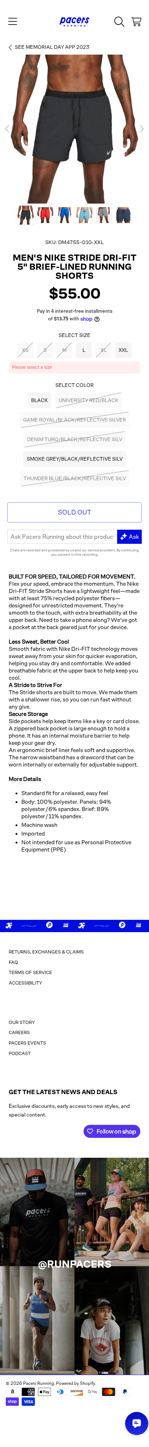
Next (141, 129)
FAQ (13, 962)
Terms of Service (30, 972)
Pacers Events (27, 1043)
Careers (19, 1032)
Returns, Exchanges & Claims (46, 952)
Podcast (20, 1053)
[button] (13, 22)
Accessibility (25, 983)
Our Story (22, 1022)
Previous (7, 129)
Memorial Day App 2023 (52, 47)
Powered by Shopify (75, 1383)
